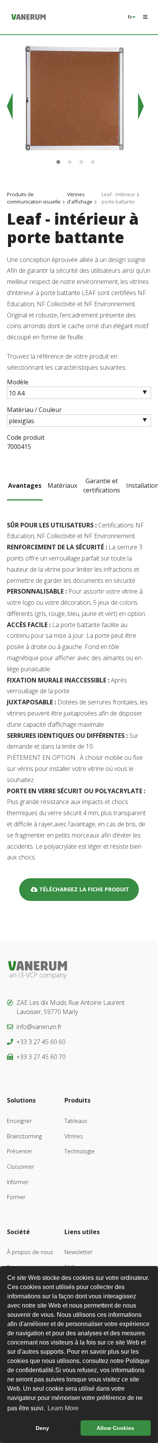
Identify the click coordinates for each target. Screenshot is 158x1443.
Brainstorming (24, 1136)
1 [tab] (58, 162)
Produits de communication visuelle (34, 198)
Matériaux (62, 485)
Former (16, 1197)
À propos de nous (30, 1252)
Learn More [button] (63, 1408)
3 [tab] (81, 162)
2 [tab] (70, 162)
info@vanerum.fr (39, 1027)
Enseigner (19, 1120)
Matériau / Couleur (34, 409)
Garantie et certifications (101, 485)
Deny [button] (42, 1428)
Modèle (17, 382)
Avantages (24, 485)
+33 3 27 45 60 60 (41, 1042)
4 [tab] (93, 162)
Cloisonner (20, 1166)
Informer (17, 1182)
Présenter (19, 1151)
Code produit (25, 437)
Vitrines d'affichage (79, 198)
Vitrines (73, 1136)
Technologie (79, 1151)
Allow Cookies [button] (115, 1428)
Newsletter (78, 1252)
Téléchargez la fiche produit (83, 889)
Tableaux (75, 1120)
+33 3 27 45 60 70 (41, 1057)
